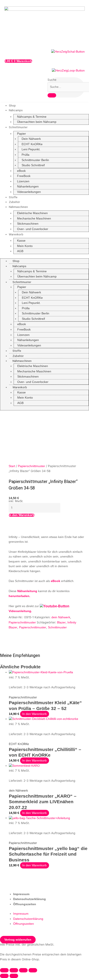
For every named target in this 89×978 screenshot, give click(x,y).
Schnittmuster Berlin (35, 160)
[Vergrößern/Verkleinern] (4, 970)
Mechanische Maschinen (34, 218)
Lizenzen (23, 181)
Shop (12, 105)
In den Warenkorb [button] (34, 714)
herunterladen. (19, 596)
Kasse (21, 240)
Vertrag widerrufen (17, 939)
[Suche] (52, 95)
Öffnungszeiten (24, 904)
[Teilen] (23, 970)
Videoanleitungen (29, 191)
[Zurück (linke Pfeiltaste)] (4, 976)
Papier (21, 133)
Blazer (61, 622)
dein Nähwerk (60, 617)
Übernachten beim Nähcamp (36, 121)
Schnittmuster (18, 127)
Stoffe (13, 197)
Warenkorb (16, 234)
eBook (21, 170)
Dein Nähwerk (31, 138)
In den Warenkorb (22, 515)
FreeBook (23, 176)
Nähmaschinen (18, 207)
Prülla (25, 154)
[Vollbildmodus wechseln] (14, 970)
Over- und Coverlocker (32, 229)
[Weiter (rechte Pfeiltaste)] (14, 976)
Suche (52, 79)
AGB (20, 251)
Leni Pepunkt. (31, 149)
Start (12, 466)
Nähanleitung (27, 591)
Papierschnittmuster (31, 466)
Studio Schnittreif (33, 165)
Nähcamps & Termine (31, 116)
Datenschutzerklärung (29, 899)
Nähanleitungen (28, 186)
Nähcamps (16, 110)
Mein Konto (25, 246)
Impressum (21, 894)
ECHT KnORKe (32, 144)
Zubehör (14, 202)
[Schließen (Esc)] (33, 970)
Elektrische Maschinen (32, 213)
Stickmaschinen (27, 223)
